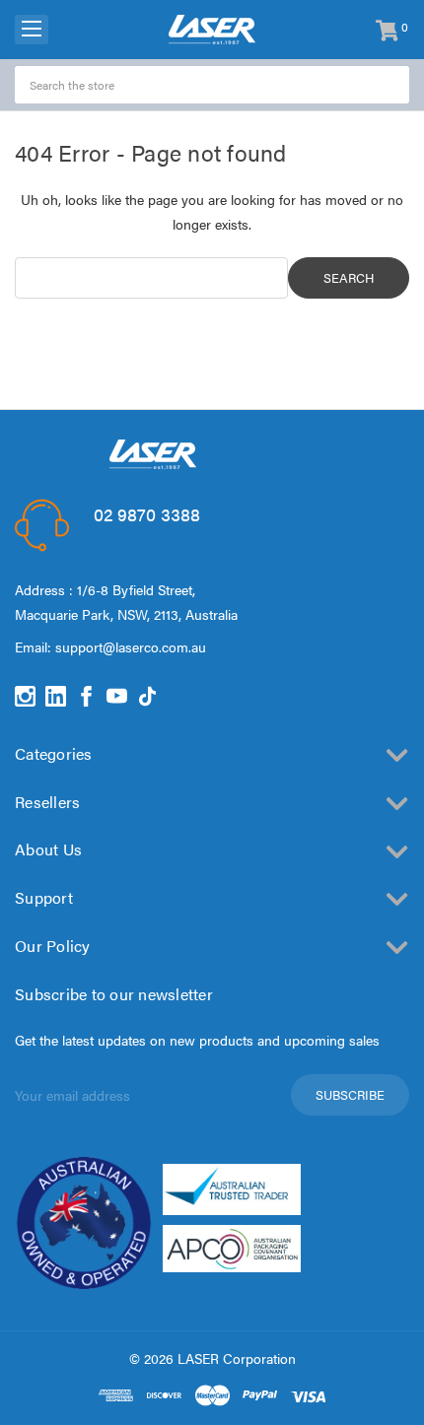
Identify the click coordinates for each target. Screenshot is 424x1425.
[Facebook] (86, 696)
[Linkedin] (55, 696)
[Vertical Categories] (31, 29)
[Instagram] (25, 696)
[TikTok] (147, 696)
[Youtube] (116, 696)
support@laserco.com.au (130, 646)
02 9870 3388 (147, 514)
